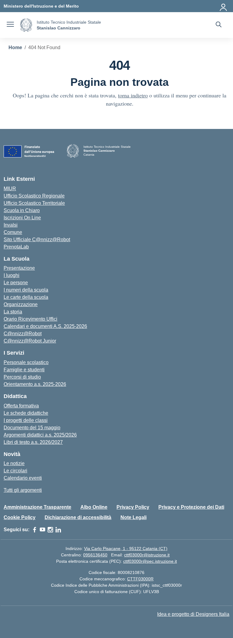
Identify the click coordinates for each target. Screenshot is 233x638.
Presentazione (19, 268)
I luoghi (11, 275)
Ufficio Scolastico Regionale (34, 195)
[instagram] (50, 529)
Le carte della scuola (26, 297)
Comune (13, 232)
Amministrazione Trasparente (37, 507)
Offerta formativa (21, 405)
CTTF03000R (140, 578)
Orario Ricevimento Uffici (30, 319)
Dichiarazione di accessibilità (78, 517)
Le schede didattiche (26, 413)
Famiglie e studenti (24, 369)
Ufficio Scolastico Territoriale (34, 203)
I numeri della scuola (26, 289)
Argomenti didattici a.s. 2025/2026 (40, 434)
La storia (13, 311)
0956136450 (95, 554)
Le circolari (15, 470)
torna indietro (133, 95)
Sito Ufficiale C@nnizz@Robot (37, 239)
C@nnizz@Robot (23, 333)
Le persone (16, 282)
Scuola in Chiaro (22, 210)
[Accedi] (223, 6)
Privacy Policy (132, 507)
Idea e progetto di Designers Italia (193, 614)
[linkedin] (58, 529)
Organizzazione (21, 304)
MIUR (10, 188)
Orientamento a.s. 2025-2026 (35, 384)
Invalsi (11, 225)
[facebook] (34, 529)
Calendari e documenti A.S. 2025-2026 (45, 326)
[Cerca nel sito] (218, 25)
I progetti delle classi (26, 420)
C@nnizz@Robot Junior (30, 340)
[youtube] (42, 529)
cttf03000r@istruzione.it (147, 554)
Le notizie (14, 463)
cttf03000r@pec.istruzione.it (150, 561)
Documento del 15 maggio (32, 427)
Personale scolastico (26, 362)
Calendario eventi (23, 478)
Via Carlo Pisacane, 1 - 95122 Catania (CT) (125, 548)
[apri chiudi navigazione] (10, 25)
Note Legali (133, 517)
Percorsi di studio (22, 377)
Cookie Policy (19, 517)
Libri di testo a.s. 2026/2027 (33, 442)
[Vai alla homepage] (26, 25)
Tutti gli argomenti (23, 490)
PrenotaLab (16, 246)
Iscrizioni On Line (22, 217)
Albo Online (93, 507)
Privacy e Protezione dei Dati (191, 507)
